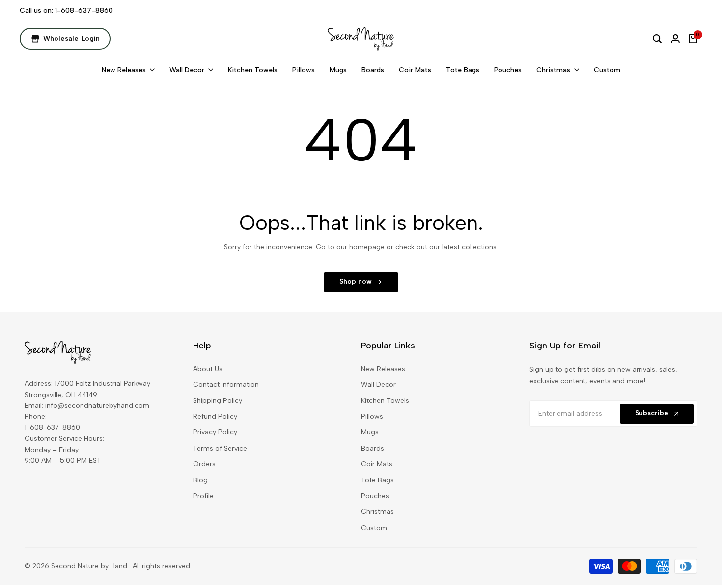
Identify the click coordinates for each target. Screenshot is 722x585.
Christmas (377, 511)
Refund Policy (215, 416)
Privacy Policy (215, 432)
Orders (204, 464)
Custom (374, 528)
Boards (372, 448)
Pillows (372, 416)
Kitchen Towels (385, 401)
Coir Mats (376, 464)
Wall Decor (378, 384)
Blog (200, 480)
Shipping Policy (217, 401)
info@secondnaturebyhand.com (97, 405)
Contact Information (226, 384)
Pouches (375, 496)
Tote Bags (377, 480)
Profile (203, 496)
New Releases (383, 369)
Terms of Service (220, 448)
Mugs (370, 432)
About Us (207, 369)
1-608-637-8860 (84, 10)
